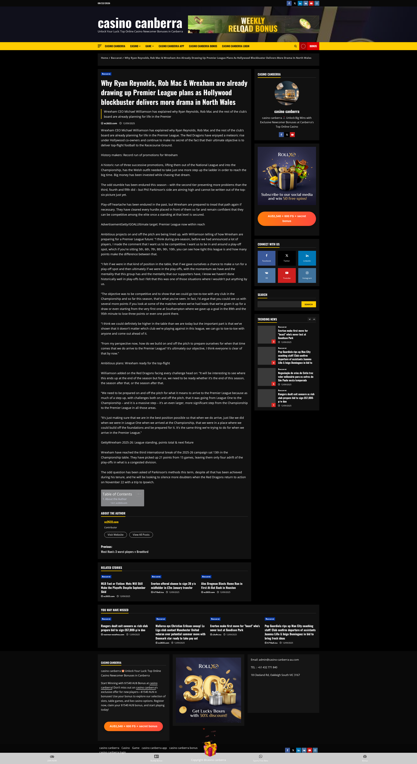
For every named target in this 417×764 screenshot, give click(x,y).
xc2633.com (110, 123)
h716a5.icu (158, 592)
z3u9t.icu (217, 634)
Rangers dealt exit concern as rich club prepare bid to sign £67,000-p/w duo (267, 377)
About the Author (116, 499)
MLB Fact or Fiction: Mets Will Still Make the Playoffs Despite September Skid (123, 587)
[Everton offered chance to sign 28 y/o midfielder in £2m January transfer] (174, 576)
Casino (134, 46)
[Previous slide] (310, 319)
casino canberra (140, 22)
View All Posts (141, 534)
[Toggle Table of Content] (137, 494)
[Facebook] (281, 134)
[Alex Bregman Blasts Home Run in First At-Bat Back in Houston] (224, 576)
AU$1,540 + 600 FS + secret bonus (287, 219)
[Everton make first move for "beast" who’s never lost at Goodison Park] (235, 619)
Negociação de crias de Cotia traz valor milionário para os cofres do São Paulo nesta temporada (267, 356)
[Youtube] (292, 134)
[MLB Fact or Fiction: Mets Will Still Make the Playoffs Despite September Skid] (124, 576)
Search (262, 295)
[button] (100, 46)
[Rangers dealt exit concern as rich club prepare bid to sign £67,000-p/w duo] (126, 619)
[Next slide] (314, 319)
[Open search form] (295, 46)
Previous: (124, 549)
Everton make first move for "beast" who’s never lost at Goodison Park (235, 628)
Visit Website (115, 534)
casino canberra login (235, 46)
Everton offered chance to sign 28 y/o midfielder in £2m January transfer (173, 585)
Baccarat (106, 73)
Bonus (313, 46)
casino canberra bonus (203, 46)
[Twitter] (286, 134)
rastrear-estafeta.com (113, 634)
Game (148, 46)
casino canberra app (171, 46)
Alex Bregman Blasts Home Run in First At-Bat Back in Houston (221, 585)
